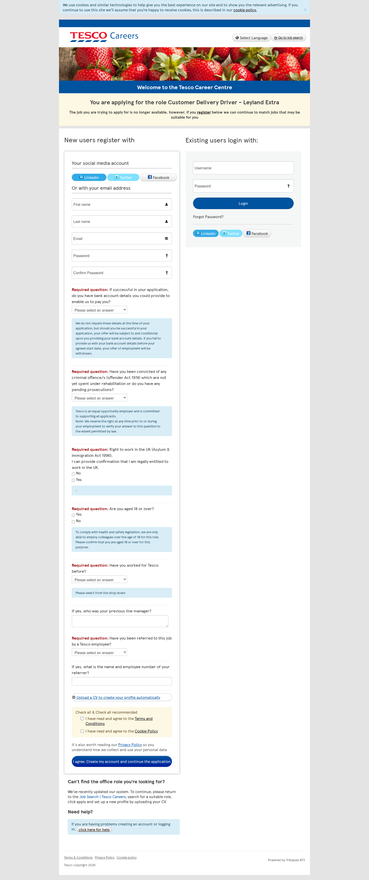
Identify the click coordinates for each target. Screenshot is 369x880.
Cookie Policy (146, 731)
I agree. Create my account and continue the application (122, 761)
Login (243, 203)
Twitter (232, 233)
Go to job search (290, 37)
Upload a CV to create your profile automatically (118, 697)
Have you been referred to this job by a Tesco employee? (122, 641)
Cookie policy (127, 857)
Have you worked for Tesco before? (115, 568)
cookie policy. (245, 10)
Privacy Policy (130, 744)
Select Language (253, 37)
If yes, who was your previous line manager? (111, 611)
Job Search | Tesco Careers (102, 796)
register (204, 112)
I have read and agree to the (119, 721)
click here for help (94, 829)
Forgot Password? (208, 216)
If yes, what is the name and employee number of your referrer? (121, 669)
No (78, 473)
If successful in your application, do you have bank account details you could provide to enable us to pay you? (121, 295)
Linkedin (208, 233)
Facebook (259, 233)
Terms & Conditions (78, 857)
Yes (78, 479)
